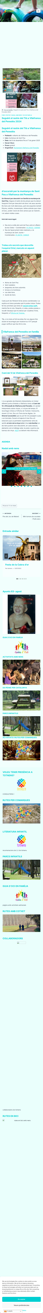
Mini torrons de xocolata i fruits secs (31, 516)
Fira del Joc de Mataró (11, 515)
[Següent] (37, 556)
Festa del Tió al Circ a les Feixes (21, 468)
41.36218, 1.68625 (22, 235)
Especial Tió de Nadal (9, 505)
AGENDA (6, 442)
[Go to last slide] (6, 556)
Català (9, 1311)
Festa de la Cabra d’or (17, 564)
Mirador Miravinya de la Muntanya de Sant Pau (31, 346)
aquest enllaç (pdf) (30, 306)
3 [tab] (18, 486)
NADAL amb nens (16, 115)
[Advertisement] (21, 46)
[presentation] (21, 547)
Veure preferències (21, 1305)
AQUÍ (17, 430)
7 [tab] (31, 486)
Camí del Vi (9, 349)
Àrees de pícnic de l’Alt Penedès (31, 365)
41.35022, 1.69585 (33, 228)
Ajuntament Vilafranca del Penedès (26, 148)
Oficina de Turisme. (18, 313)
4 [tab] (21, 486)
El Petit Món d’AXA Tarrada (10, 365)
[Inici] (2, 110)
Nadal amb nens (10, 448)
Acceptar (21, 1299)
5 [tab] (24, 486)
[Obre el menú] (38, 11)
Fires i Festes (6, 115)
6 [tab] (28, 486)
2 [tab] (14, 486)
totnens (10, 568)
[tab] (17, 578)
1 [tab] (11, 486)
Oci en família (27, 115)
